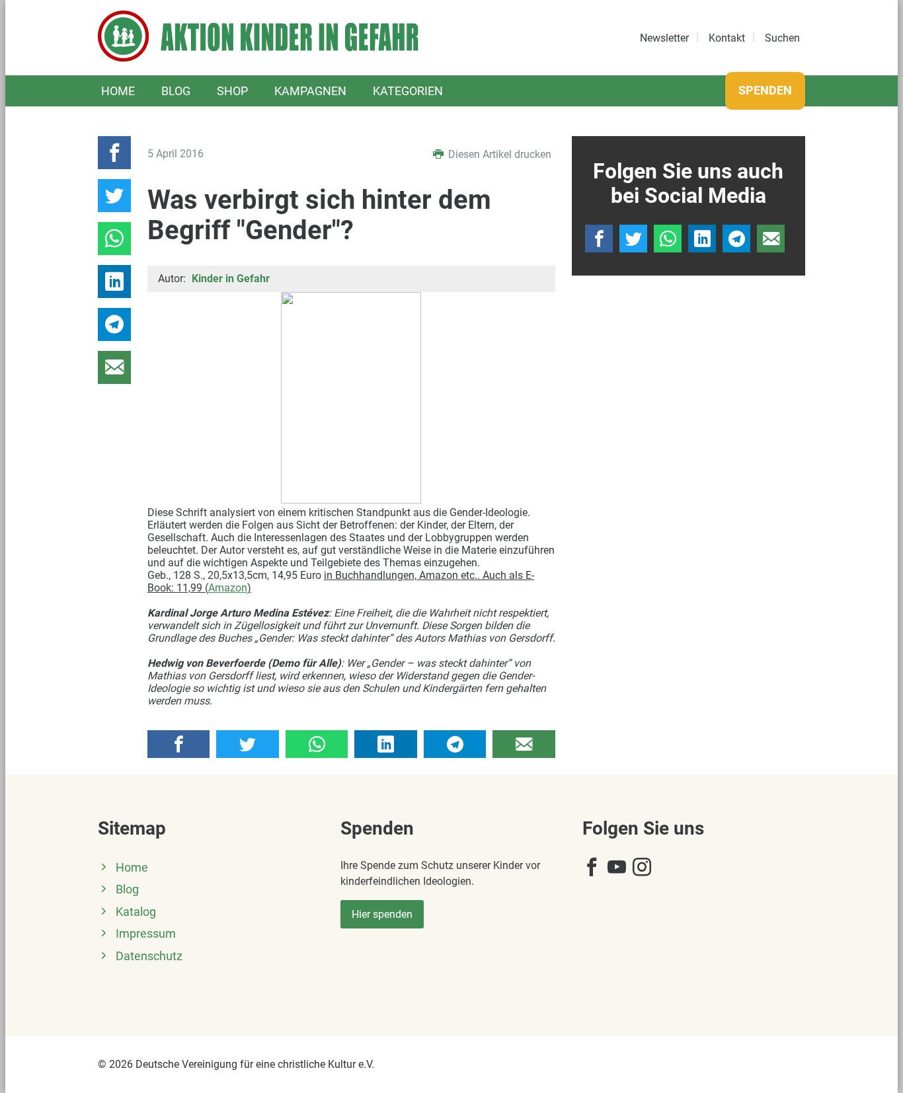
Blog (175, 91)
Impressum (146, 933)
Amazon (227, 588)
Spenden (765, 90)
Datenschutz (149, 956)
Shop (232, 91)
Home (118, 91)
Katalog (136, 912)
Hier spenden (382, 914)
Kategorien (408, 91)
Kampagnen (310, 91)
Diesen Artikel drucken (498, 154)
